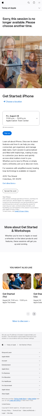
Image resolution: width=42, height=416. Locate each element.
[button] (28, 2)
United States (6, 404)
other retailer (32, 398)
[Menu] (39, 2)
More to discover (20, 321)
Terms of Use (17, 410)
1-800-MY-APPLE (14, 400)
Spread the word (10, 191)
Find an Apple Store (20, 398)
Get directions (9, 183)
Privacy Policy (6, 410)
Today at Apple (9, 8)
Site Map (10, 413)
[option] (20, 118)
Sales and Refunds (28, 410)
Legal (3, 413)
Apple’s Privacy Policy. (22, 211)
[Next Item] (34, 314)
